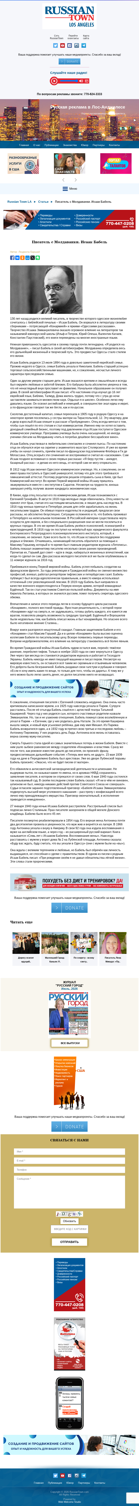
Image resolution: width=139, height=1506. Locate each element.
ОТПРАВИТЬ (69, 1242)
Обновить (69, 1221)
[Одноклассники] (22, 258)
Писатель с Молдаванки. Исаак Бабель (83, 201)
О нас (36, 145)
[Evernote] (37, 258)
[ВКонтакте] (17, 258)
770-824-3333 (93, 94)
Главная (24, 145)
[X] (32, 258)
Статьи (43, 201)
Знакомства (70, 145)
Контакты (114, 145)
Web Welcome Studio (69, 1502)
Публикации (52, 145)
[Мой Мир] (27, 258)
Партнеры (99, 145)
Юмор (84, 145)
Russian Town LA (19, 201)
